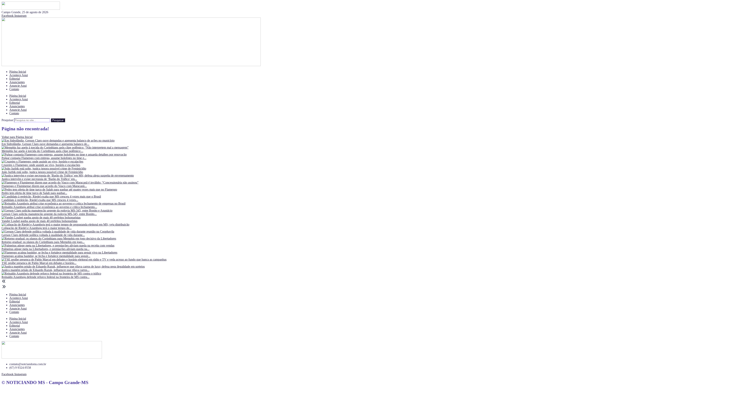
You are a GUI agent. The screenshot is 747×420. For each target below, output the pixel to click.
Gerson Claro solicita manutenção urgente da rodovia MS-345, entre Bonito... (49, 214)
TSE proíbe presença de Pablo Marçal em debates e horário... (39, 263)
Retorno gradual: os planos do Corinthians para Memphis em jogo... (43, 242)
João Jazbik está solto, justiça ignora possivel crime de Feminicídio (42, 172)
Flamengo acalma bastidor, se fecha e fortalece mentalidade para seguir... (46, 256)
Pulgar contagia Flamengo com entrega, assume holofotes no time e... (44, 158)
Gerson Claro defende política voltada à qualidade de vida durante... (43, 235)
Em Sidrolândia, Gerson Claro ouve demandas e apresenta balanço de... (45, 144)
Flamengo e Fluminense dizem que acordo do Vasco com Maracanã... (44, 186)
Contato (14, 89)
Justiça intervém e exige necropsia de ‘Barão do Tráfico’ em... (39, 179)
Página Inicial (17, 71)
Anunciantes (17, 82)
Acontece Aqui (18, 75)
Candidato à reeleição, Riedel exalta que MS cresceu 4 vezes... (40, 200)
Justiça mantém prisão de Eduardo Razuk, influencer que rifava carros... (45, 270)
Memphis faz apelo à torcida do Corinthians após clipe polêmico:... (42, 151)
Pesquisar (7, 120)
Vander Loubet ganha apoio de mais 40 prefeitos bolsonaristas (39, 221)
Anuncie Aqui (18, 85)
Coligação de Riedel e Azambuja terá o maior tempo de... (37, 228)
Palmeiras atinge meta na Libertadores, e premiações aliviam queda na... (45, 249)
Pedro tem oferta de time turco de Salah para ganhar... (34, 193)
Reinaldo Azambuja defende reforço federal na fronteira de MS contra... (45, 277)
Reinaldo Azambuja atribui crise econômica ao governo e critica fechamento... (49, 207)
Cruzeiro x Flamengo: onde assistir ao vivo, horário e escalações (41, 165)
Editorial (14, 78)
